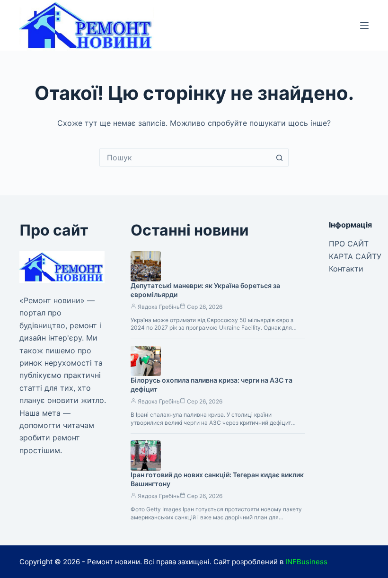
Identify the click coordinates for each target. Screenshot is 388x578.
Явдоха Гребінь (159, 306)
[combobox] (185, 157)
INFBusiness (306, 561)
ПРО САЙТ (349, 243)
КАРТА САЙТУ (355, 256)
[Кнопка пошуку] (279, 157)
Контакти (346, 268)
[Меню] (364, 25)
